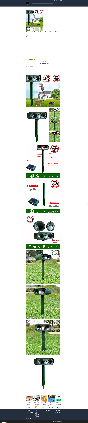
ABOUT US (46, 412)
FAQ (58, 0)
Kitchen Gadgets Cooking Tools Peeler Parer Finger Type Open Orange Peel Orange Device (44, 403)
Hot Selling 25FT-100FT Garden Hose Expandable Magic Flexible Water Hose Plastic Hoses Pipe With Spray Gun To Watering (58, 403)
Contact (56, 0)
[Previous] (27, 18)
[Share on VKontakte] (31, 66)
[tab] (28, 71)
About (54, 0)
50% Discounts (39, 414)
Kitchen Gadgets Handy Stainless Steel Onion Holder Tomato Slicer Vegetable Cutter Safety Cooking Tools (29, 403)
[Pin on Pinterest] (30, 66)
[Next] (42, 18)
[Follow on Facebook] (26, 418)
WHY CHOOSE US (47, 413)
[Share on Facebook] (26, 66)
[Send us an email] (29, 418)
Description (28, 71)
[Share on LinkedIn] (32, 66)
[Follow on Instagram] (60, 0)
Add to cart (32, 59)
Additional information (33, 71)
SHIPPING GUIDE (56, 413)
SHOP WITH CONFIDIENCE (57, 412)
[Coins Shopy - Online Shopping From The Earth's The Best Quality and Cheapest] (27, 3)
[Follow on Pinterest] (61, 0)
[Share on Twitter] (27, 66)
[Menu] (30, 3)
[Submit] (52, 3)
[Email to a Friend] (29, 66)
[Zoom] (27, 25)
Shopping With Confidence (40, 412)
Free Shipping (38, 416)
